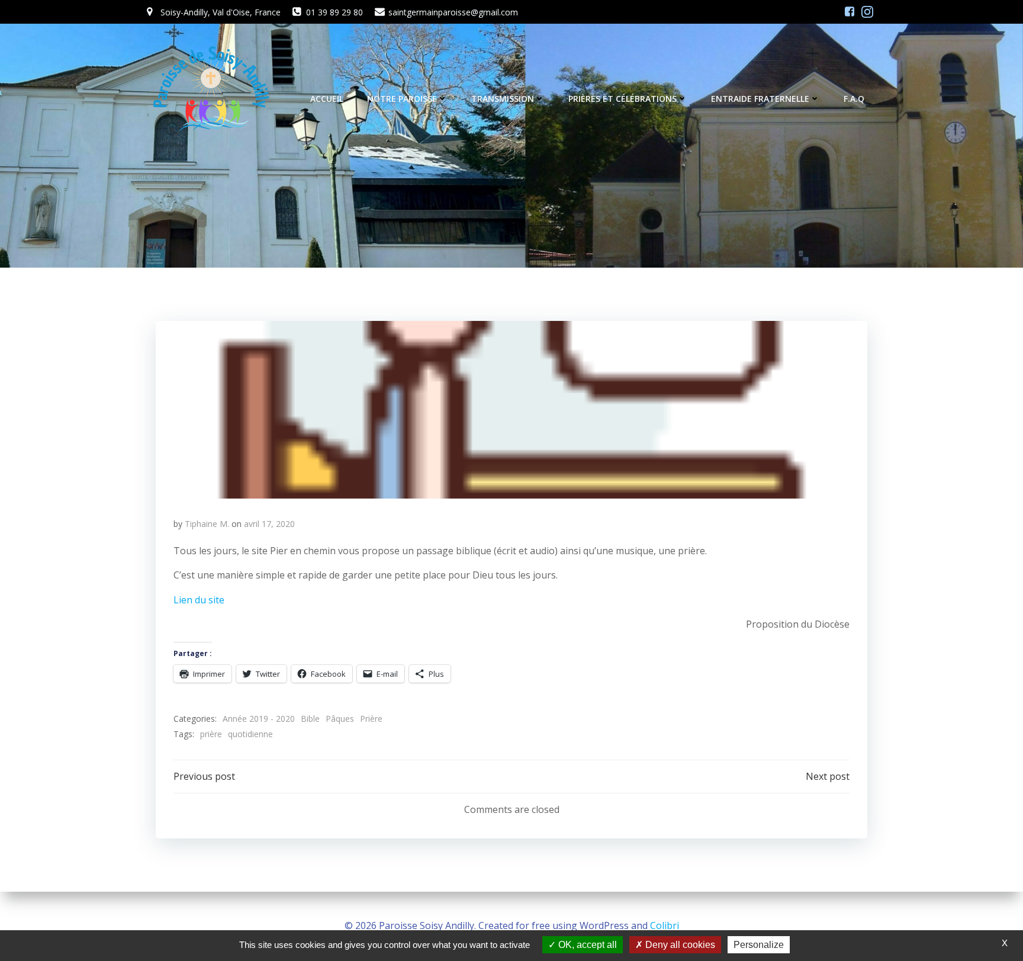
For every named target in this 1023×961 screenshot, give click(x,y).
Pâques (340, 718)
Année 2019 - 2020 (259, 718)
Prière (371, 718)
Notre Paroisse (402, 98)
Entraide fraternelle (760, 98)
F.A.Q (854, 98)
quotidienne (250, 734)
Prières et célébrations (622, 98)
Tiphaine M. (207, 523)
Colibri (664, 925)
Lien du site (198, 599)
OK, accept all (586, 945)
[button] (511, 410)
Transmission (502, 98)
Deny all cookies (679, 945)
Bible (310, 718)
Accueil (326, 98)
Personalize (759, 945)
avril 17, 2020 (269, 523)
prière (211, 734)
